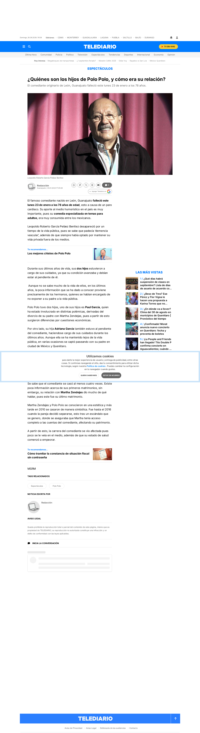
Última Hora (30, 54)
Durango (149, 37)
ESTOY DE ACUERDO (111, 375)
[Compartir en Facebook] (80, 185)
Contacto (133, 728)
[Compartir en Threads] (92, 185)
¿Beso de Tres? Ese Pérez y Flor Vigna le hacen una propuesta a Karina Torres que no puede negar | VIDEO (153, 300)
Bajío (138, 37)
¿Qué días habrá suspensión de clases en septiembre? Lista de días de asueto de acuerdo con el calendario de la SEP (155, 285)
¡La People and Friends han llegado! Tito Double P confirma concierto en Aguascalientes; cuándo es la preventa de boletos (156, 346)
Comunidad (46, 54)
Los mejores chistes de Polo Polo (48, 253)
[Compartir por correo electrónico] (98, 185)
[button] (100, 191)
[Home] (100, 47)
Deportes (128, 54)
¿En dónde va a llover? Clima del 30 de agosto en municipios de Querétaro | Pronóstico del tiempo (155, 313)
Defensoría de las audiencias (113, 728)
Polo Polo (57, 486)
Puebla (115, 37)
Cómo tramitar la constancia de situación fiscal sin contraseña (58, 455)
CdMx (61, 37)
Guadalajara (90, 37)
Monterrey (73, 37)
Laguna (104, 37)
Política (69, 54)
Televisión (82, 54)
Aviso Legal (91, 728)
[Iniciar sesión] (177, 37)
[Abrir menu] (24, 47)
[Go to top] (175, 718)
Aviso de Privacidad (73, 728)
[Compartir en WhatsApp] (73, 185)
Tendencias (114, 54)
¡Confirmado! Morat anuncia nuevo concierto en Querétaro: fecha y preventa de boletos (154, 329)
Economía (158, 54)
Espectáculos (98, 54)
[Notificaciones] (171, 37)
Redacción (43, 185)
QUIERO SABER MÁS (89, 375)
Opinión (171, 54)
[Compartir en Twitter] (86, 185)
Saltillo (127, 37)
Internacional (143, 54)
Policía (59, 54)
